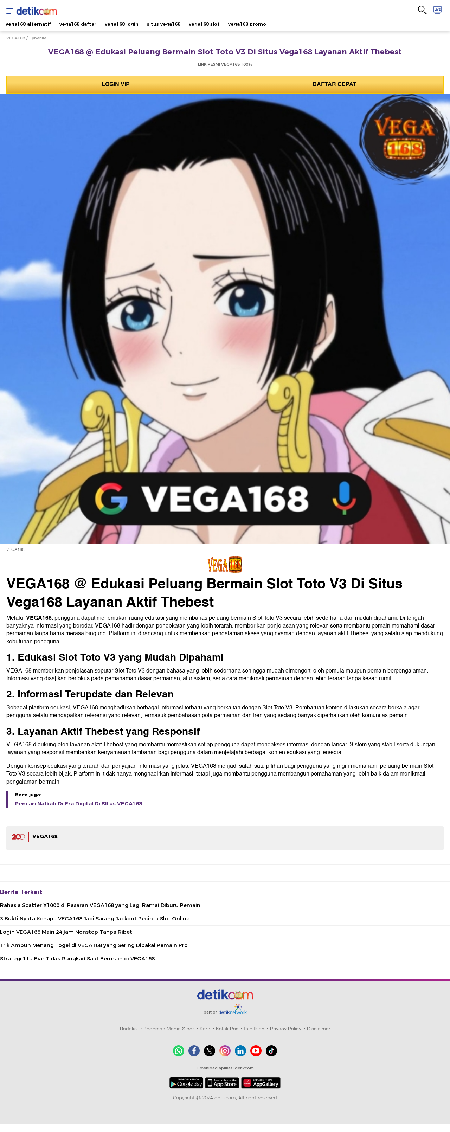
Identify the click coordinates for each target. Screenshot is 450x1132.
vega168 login (122, 24)
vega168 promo (247, 24)
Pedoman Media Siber (168, 1028)
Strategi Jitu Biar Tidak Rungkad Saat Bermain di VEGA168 (77, 959)
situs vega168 (163, 24)
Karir (205, 1028)
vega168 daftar (77, 24)
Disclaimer (318, 1028)
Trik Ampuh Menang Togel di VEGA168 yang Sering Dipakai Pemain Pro (94, 945)
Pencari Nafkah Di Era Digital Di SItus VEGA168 (78, 803)
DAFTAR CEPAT (334, 84)
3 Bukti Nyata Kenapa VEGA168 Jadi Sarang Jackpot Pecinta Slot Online (94, 918)
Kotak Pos (227, 1028)
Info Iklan (254, 1028)
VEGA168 (15, 38)
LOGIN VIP (116, 84)
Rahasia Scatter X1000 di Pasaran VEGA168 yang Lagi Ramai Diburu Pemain (100, 905)
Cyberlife (37, 38)
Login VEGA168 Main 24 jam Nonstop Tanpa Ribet (66, 932)
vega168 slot (204, 24)
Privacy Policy (285, 1028)
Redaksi (129, 1028)
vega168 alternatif (28, 24)
